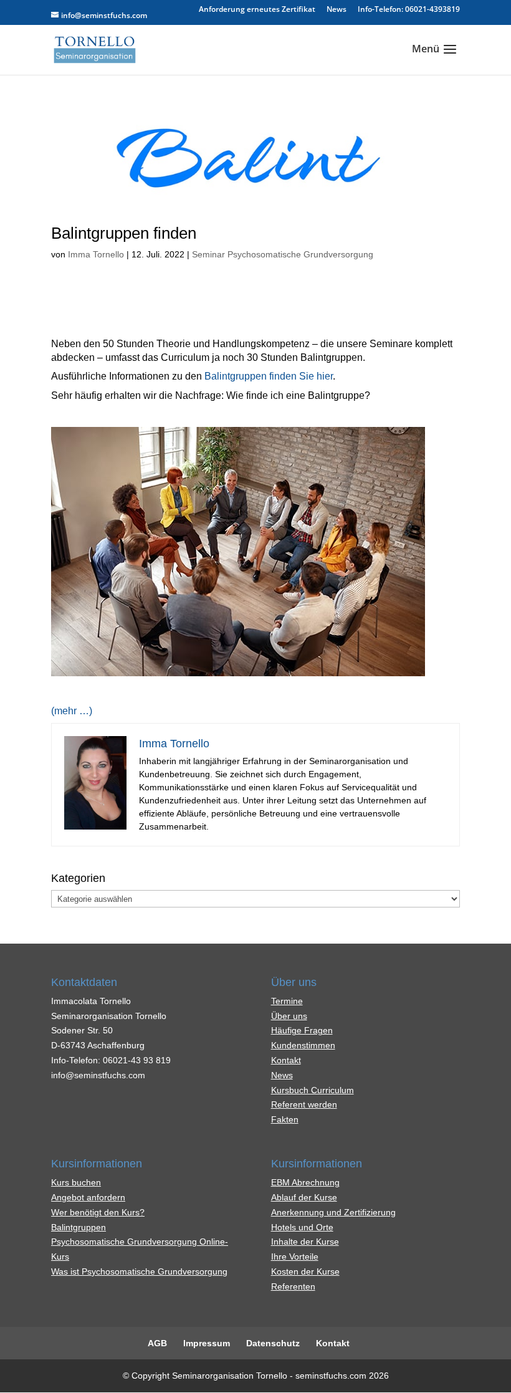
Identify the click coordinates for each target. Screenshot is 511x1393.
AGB (157, 1343)
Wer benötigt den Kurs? (98, 1212)
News (336, 10)
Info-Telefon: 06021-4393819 (409, 10)
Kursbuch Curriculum (312, 1090)
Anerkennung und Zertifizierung (333, 1212)
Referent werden (304, 1104)
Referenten (293, 1286)
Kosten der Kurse (305, 1271)
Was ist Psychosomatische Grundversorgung (139, 1271)
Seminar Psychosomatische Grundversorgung (282, 254)
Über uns (289, 1016)
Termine (287, 1001)
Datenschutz (273, 1343)
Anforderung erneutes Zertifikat (257, 10)
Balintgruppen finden (123, 233)
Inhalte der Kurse (305, 1242)
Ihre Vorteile (294, 1256)
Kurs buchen (76, 1182)
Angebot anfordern (88, 1197)
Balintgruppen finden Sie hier (268, 376)
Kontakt (286, 1060)
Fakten (284, 1119)
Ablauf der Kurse (304, 1197)
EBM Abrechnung (305, 1182)
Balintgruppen (78, 1227)
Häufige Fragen (302, 1030)
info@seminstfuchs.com (98, 1075)
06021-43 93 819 (137, 1060)
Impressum (206, 1343)
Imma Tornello (96, 254)
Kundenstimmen (303, 1045)
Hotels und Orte (302, 1227)
